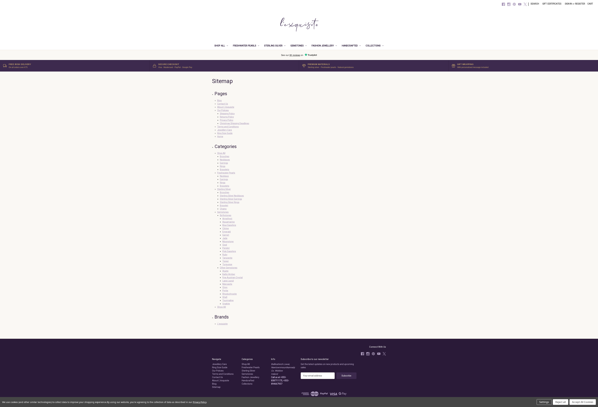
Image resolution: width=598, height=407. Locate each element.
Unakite (226, 303)
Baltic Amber (228, 274)
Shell (224, 297)
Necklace (224, 176)
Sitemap (216, 387)
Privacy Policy (226, 120)
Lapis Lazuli (228, 281)
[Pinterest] (514, 4)
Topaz (225, 261)
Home (220, 136)
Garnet (225, 235)
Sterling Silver (273, 45)
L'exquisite (222, 324)
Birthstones (225, 215)
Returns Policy (227, 117)
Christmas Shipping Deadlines (234, 123)
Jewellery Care (224, 130)
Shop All (219, 45)
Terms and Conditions (228, 126)
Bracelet (224, 205)
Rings (222, 166)
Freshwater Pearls (244, 45)
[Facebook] (503, 4)
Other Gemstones (228, 267)
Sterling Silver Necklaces (232, 195)
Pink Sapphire (229, 251)
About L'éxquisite (225, 107)
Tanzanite (227, 258)
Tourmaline (228, 300)
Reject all (560, 402)
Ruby (224, 254)
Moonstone (228, 241)
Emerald (226, 231)
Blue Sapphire (229, 225)
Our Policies (223, 110)
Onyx (224, 287)
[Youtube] (519, 4)
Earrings (224, 163)
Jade (224, 238)
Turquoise (227, 264)
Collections (373, 45)
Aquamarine (228, 222)
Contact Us (222, 104)
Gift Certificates (551, 3)
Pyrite (225, 290)
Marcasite (227, 284)
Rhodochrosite (229, 294)
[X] (525, 4)
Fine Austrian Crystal (232, 277)
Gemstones (297, 45)
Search (535, 3)
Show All (221, 307)
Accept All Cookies (582, 402)
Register (580, 3)
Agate (225, 271)
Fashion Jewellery (323, 45)
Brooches (224, 156)
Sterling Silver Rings (229, 202)
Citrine (225, 228)
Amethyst (227, 218)
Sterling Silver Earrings (231, 199)
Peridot (226, 248)
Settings (544, 402)
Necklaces (225, 159)
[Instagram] (508, 4)
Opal (224, 245)
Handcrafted (350, 45)
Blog (219, 100)
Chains (223, 209)
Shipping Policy (227, 113)
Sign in (568, 3)
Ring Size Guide (225, 133)
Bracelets (224, 169)
